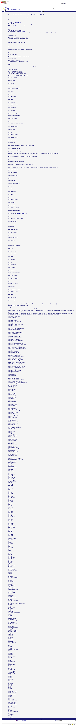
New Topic (18, 720)
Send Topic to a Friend (57, 8)
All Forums (5, 7)
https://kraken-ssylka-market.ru (22, 213)
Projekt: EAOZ (6, 8)
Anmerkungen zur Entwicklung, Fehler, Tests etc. (12, 9)
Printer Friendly (58, 9)
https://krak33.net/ (18, 22)
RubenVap (4, 12)
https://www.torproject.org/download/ (18, 25)
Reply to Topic (23, 720)
